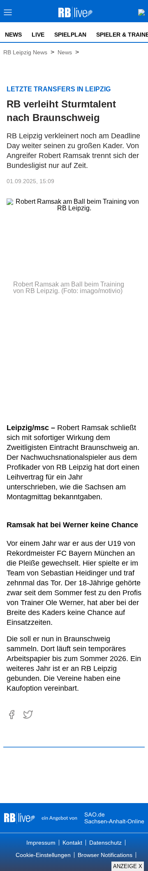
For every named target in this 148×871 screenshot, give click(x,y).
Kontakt (72, 842)
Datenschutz (105, 842)
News (13, 34)
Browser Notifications (105, 855)
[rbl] (19, 818)
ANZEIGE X (127, 866)
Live (38, 34)
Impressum (41, 842)
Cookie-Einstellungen (43, 855)
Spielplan (70, 34)
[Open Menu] (8, 14)
